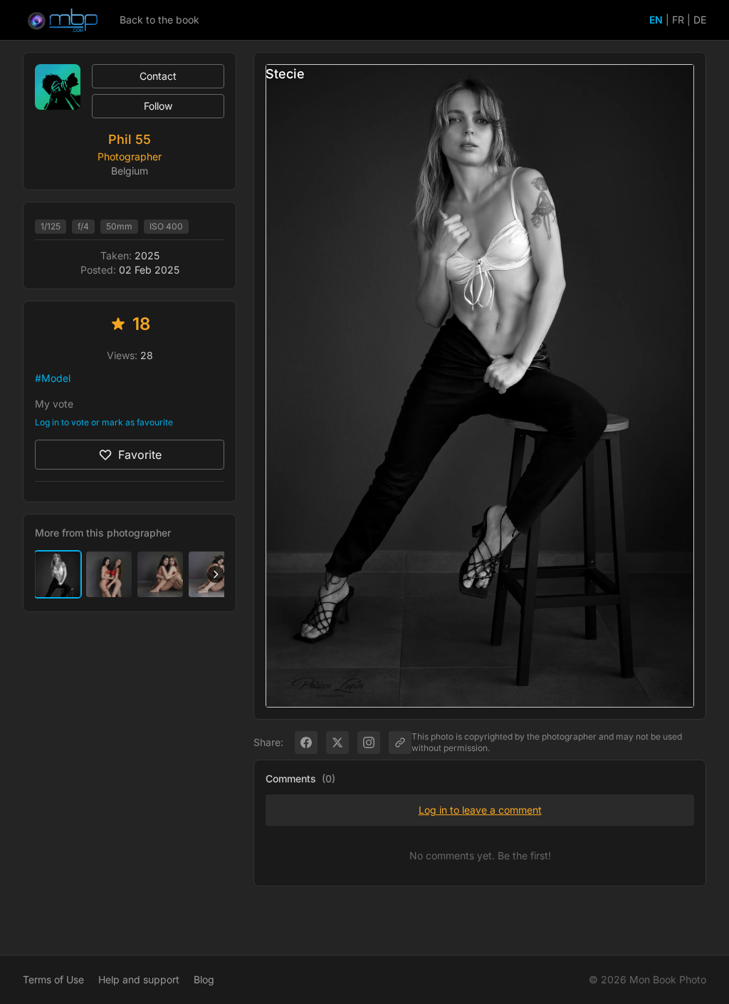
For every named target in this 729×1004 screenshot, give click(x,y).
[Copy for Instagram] (368, 742)
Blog (204, 979)
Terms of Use (53, 979)
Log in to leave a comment (480, 810)
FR (678, 20)
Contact (158, 76)
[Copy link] (400, 742)
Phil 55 (129, 139)
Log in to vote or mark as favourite (104, 422)
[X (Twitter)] (337, 742)
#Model (52, 378)
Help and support (138, 979)
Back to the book (159, 20)
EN (656, 20)
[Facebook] (306, 742)
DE (699, 20)
